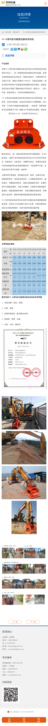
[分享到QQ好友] (19, 49)
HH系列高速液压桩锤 (33, 622)
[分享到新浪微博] (22, 49)
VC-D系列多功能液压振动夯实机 (34, 32)
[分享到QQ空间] (15, 49)
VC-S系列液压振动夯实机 (15, 622)
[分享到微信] (25, 49)
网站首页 (16, 32)
